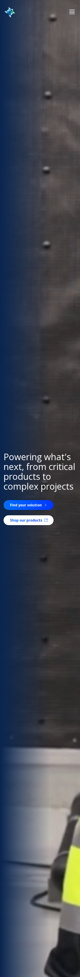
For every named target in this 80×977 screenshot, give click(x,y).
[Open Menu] (72, 12)
